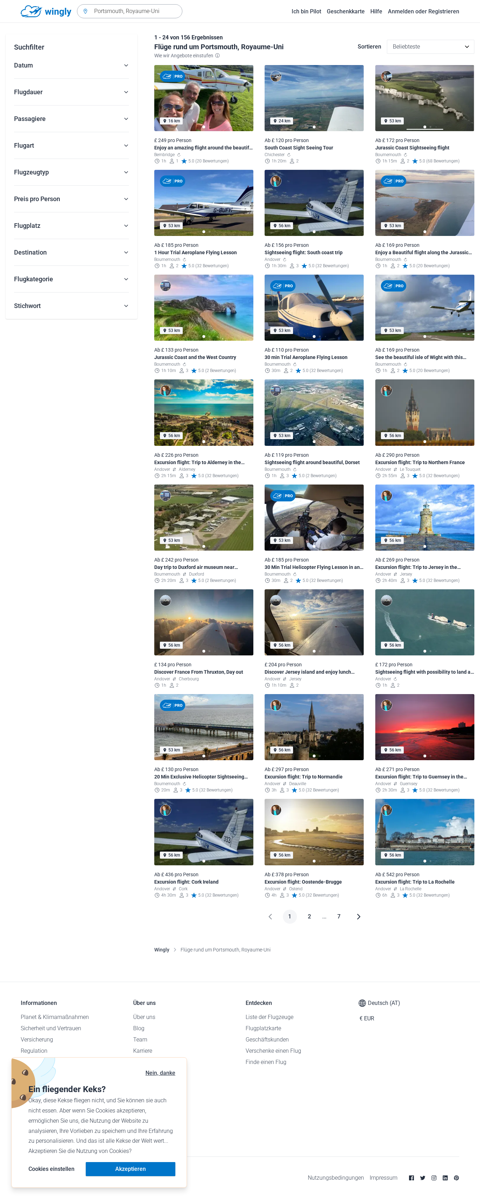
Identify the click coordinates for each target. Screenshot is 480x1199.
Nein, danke (160, 1073)
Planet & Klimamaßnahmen (55, 1017)
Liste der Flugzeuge (269, 1017)
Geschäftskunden (267, 1039)
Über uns (144, 1017)
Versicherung (37, 1039)
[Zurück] (270, 917)
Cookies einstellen (51, 1169)
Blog (138, 1028)
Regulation (34, 1050)
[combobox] (129, 11)
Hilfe (376, 11)
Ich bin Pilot (306, 11)
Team (140, 1039)
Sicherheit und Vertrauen (51, 1028)
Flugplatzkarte (263, 1028)
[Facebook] (411, 1178)
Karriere (142, 1050)
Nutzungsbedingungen (336, 1177)
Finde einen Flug (266, 1062)
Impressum (383, 1177)
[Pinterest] (456, 1178)
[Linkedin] (445, 1178)
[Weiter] (359, 917)
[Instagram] (434, 1178)
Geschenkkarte (346, 11)
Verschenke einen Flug (273, 1050)
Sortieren (369, 46)
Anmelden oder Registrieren (423, 11)
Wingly (161, 950)
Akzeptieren (130, 1169)
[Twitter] (423, 1178)
